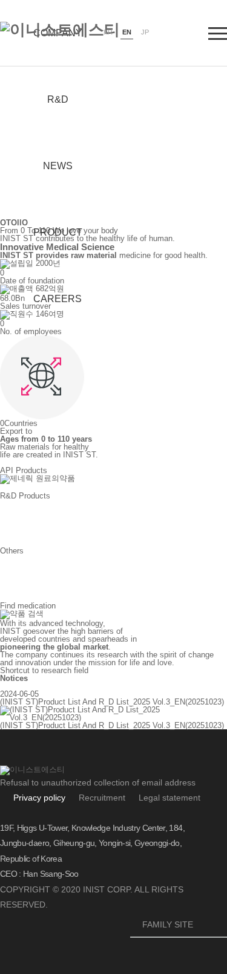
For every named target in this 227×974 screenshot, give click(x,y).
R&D (57, 99)
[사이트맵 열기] (217, 33)
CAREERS (57, 299)
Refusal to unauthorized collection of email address (98, 782)
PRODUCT (57, 232)
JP (145, 32)
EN (126, 32)
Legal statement (169, 797)
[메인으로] (60, 29)
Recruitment (102, 797)
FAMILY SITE (180, 925)
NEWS (58, 166)
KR (108, 32)
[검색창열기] (179, 33)
